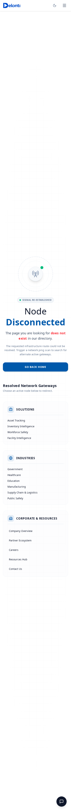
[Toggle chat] (61, 801)
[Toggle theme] (54, 5)
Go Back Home (35, 367)
